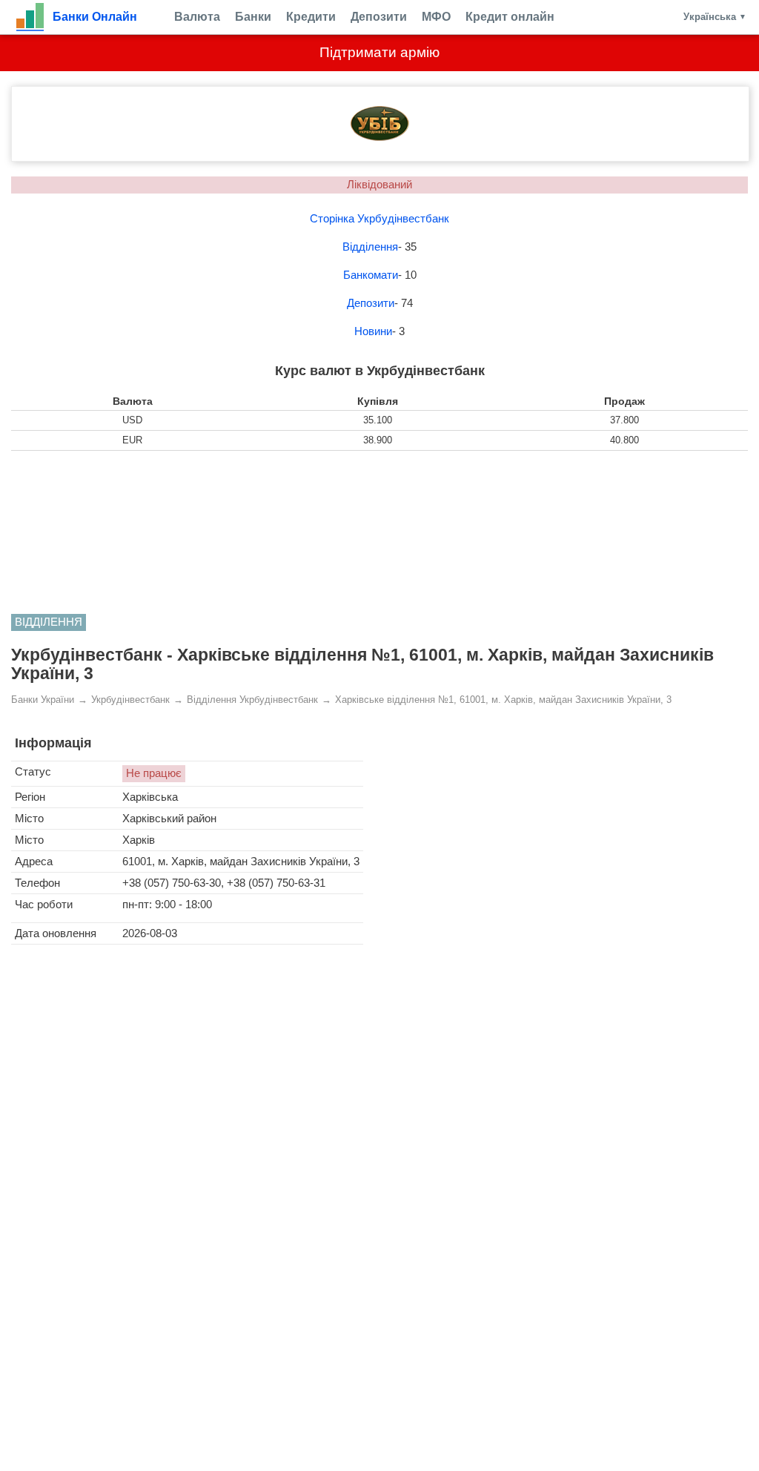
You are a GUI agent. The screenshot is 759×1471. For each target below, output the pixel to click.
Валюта (197, 16)
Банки (253, 16)
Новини (373, 331)
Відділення (370, 246)
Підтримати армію (379, 52)
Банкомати (370, 274)
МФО (436, 16)
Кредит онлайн (509, 16)
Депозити (379, 16)
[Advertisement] (379, 532)
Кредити (311, 16)
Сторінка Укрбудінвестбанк (379, 218)
